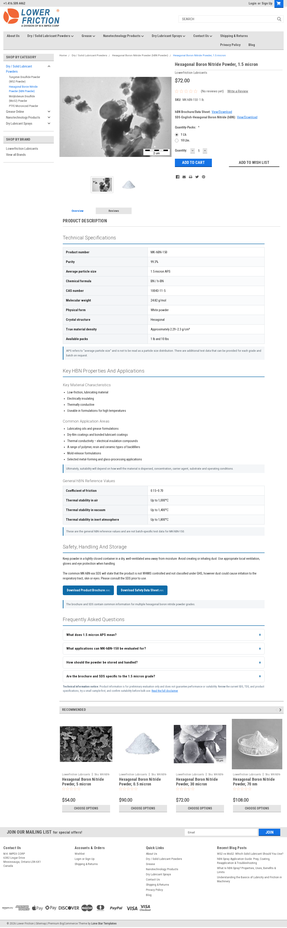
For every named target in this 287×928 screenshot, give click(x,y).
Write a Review (237, 91)
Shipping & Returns (234, 36)
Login (253, 3)
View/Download (222, 112)
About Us (13, 36)
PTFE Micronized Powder (23, 106)
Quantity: (181, 150)
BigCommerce (69, 923)
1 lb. (184, 134)
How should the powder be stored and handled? (102, 662)
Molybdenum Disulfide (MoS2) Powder (22, 98)
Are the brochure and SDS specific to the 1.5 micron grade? (110, 676)
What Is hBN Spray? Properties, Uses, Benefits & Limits (246, 870)
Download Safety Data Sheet (142, 590)
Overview (77, 210)
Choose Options (86, 808)
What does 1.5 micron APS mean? (91, 635)
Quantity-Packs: (187, 127)
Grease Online (15, 112)
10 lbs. (185, 140)
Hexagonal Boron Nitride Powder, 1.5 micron (199, 55)
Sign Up (267, 3)
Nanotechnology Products (122, 36)
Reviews (114, 210)
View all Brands (16, 155)
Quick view (86, 767)
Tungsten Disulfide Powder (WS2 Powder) (24, 79)
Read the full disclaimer (165, 690)
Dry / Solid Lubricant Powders (49, 36)
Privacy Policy (230, 45)
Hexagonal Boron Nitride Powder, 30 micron (197, 781)
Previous (63, 117)
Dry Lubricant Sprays (167, 36)
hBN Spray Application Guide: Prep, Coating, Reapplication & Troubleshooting (243, 861)
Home (63, 55)
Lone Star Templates (104, 923)
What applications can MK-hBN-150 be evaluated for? (106, 648)
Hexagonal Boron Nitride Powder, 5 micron (83, 781)
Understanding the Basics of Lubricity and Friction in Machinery (249, 879)
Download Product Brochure (88, 590)
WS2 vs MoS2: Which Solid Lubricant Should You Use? (250, 853)
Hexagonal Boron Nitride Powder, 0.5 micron (140, 781)
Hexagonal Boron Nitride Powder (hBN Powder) (23, 89)
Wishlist (80, 853)
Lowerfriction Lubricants (22, 149)
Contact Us (201, 36)
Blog (251, 45)
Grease (87, 36)
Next (167, 117)
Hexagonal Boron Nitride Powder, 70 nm (254, 781)
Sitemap (41, 923)
